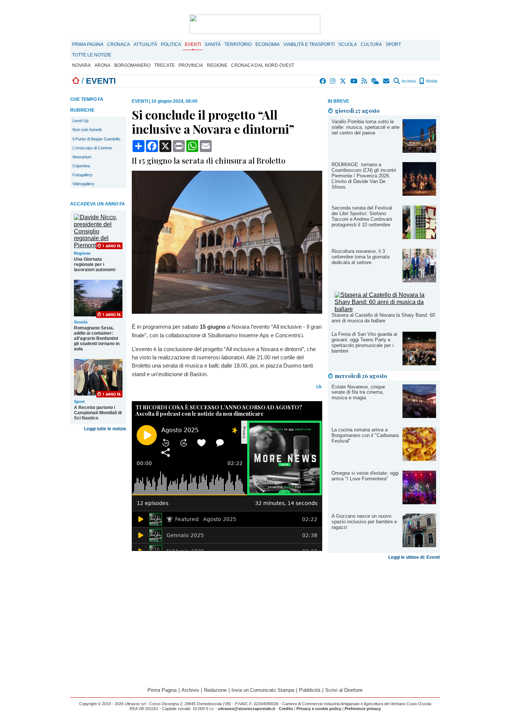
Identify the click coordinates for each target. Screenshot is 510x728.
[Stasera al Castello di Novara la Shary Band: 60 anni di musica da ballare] (385, 309)
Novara (81, 65)
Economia (267, 44)
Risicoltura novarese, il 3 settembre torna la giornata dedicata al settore (360, 256)
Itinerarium (81, 157)
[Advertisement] (384, 621)
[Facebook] (323, 81)
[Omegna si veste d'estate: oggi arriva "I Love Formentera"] (419, 502)
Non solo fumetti (87, 129)
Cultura (371, 44)
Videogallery (83, 184)
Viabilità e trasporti (309, 44)
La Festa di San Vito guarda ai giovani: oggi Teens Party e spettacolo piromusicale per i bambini (364, 342)
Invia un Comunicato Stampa (262, 690)
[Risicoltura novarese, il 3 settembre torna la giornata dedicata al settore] (419, 280)
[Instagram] (333, 81)
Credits (286, 708)
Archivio (408, 81)
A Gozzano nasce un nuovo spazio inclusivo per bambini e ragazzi (364, 521)
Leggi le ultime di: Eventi (414, 557)
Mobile (431, 81)
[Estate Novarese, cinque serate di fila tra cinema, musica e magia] (419, 416)
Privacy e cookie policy (318, 708)
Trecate (164, 65)
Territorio (238, 44)
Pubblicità (309, 690)
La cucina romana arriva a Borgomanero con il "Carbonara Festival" (365, 435)
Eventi (193, 44)
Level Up (80, 120)
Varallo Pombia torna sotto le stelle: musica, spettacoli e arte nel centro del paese (365, 127)
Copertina (81, 166)
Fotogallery (82, 175)
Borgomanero (132, 65)
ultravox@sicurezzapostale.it (246, 708)
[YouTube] (354, 81)
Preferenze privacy (363, 708)
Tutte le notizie (91, 55)
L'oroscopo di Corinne (92, 148)
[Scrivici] (386, 81)
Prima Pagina (87, 44)
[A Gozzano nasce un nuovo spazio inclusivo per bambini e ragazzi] (419, 545)
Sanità (213, 44)
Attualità (145, 44)
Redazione (215, 690)
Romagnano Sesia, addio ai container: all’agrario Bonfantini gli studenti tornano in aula (96, 338)
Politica (171, 44)
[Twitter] (343, 81)
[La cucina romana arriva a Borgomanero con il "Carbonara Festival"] (419, 459)
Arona (102, 65)
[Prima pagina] (75, 81)
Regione (217, 65)
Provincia (190, 65)
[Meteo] (375, 81)
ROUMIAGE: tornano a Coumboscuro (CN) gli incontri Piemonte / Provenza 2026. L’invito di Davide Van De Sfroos (364, 176)
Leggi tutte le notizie (105, 428)
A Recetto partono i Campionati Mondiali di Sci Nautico (98, 413)
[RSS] (364, 81)
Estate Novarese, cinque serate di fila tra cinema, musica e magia (358, 392)
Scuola (347, 44)
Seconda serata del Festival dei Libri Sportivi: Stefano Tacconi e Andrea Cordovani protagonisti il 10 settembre (362, 216)
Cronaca (118, 44)
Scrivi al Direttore (344, 690)
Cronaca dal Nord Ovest (262, 65)
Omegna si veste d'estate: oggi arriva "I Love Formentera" (365, 475)
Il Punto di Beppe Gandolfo (96, 139)
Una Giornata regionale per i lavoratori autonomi (94, 264)
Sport (393, 44)
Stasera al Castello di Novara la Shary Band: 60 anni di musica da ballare (383, 317)
